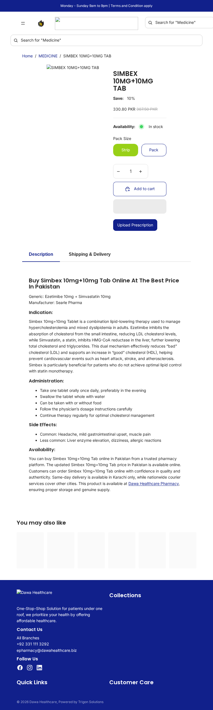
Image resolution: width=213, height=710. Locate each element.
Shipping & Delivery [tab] (90, 254)
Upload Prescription (135, 225)
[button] (139, 206)
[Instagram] (29, 667)
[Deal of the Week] (42, 23)
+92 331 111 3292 (33, 644)
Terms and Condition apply (132, 6)
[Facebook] (20, 667)
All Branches (28, 637)
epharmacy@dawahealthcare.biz (47, 650)
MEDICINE (48, 55)
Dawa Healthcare (43, 702)
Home (27, 55)
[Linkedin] (39, 667)
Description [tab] (41, 254)
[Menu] (23, 23)
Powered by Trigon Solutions (81, 702)
